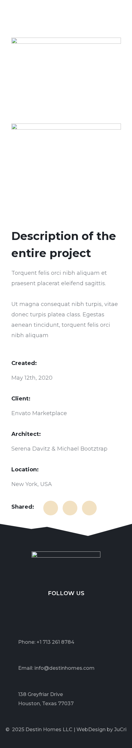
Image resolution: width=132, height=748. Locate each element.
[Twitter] (59, 606)
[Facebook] (44, 606)
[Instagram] (74, 606)
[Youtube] (89, 606)
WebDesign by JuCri (101, 729)
